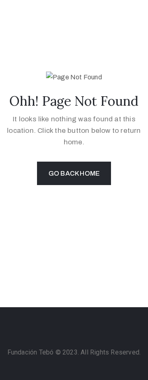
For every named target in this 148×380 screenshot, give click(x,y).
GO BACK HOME (74, 173)
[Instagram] (49, 334)
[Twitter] (82, 334)
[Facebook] (65, 334)
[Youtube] (98, 334)
